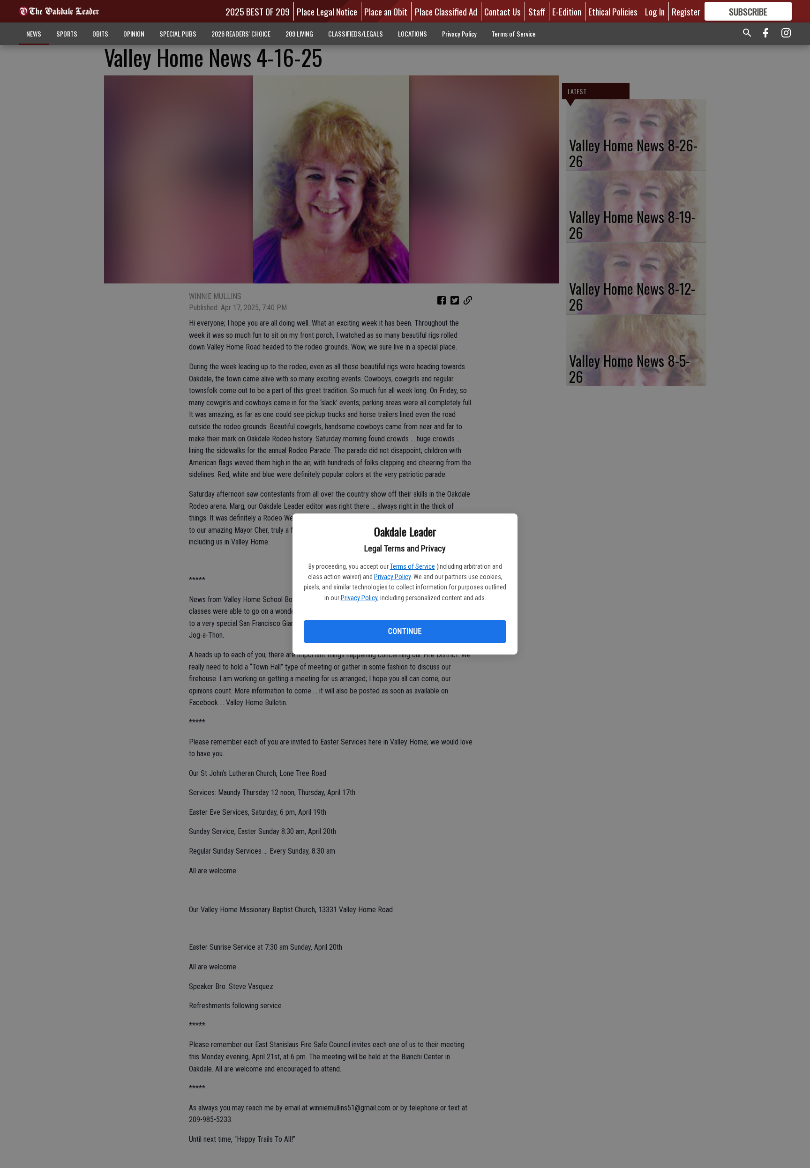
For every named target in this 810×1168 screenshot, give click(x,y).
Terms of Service (412, 566)
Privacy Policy (392, 576)
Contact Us (502, 11)
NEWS (33, 33)
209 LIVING (299, 33)
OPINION (133, 33)
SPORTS (66, 33)
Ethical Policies (613, 11)
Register (686, 11)
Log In (655, 11)
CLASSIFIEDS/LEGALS (355, 33)
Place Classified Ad (446, 11)
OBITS (100, 33)
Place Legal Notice (327, 11)
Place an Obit (385, 11)
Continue (404, 631)
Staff (536, 11)
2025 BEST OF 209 (257, 11)
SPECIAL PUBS (177, 33)
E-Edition (566, 11)
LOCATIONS (412, 33)
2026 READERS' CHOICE (240, 33)
